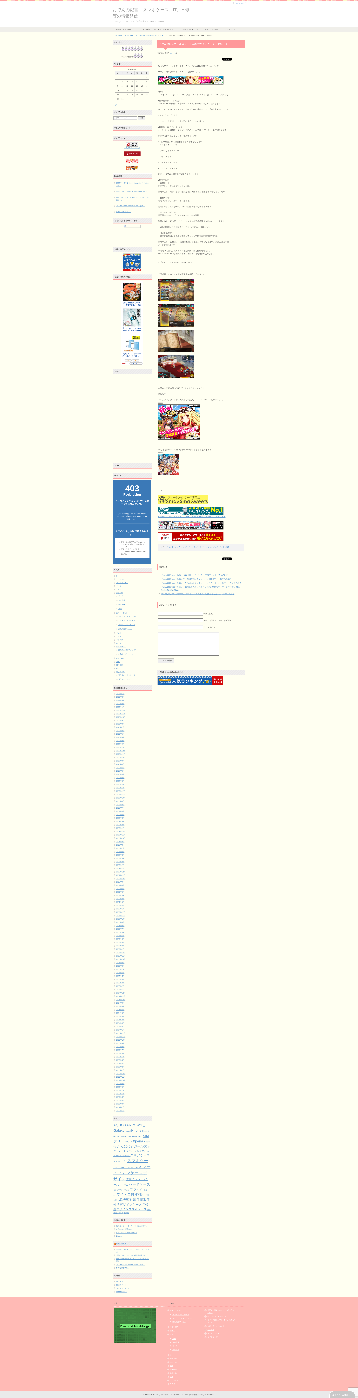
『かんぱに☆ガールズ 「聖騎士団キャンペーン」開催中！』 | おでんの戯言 (194, 575)
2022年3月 (120, 700)
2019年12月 (120, 791)
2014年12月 (120, 993)
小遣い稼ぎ (120, 658)
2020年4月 (120, 778)
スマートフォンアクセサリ (128, 616)
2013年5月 (120, 1057)
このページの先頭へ (342, 1395)
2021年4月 (120, 737)
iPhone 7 (145, 1131)
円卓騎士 (227, 547)
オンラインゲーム (182, 547)
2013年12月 (120, 1033)
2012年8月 (120, 1087)
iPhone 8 (127, 1136)
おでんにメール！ (211, 29)
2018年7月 (120, 848)
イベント (170, 547)
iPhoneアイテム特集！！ (125, 29)
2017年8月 (120, 885)
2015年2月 (120, 986)
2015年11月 (120, 956)
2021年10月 (120, 717)
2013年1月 (120, 1070)
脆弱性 (126, 1213)
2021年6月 (120, 731)
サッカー (121, 596)
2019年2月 (120, 825)
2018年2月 (120, 865)
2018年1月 (120, 869)
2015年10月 (120, 959)
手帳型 (141, 1200)
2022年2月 (120, 704)
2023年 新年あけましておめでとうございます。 (132, 184)
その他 (118, 633)
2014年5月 (120, 1016)
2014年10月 (120, 1000)
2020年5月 (120, 774)
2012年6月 (120, 1094)
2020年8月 (120, 764)
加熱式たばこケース (125, 654)
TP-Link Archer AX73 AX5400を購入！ (130, 206)
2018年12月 (120, 832)
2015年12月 (120, 953)
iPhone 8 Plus (137, 1136)
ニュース (119, 636)
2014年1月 (120, 1030)
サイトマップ (230, 29)
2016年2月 (120, 946)
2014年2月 (120, 1027)
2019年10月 (120, 798)
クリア (135, 1155)
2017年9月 (120, 882)
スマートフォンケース (126, 621)
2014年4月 (120, 1020)
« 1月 (115, 105)
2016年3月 (120, 942)
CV (144, 1126)
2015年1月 (120, 990)
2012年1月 (120, 1111)
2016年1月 (120, 949)
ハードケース (139, 1184)
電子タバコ (120, 672)
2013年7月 (120, 1050)
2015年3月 (120, 983)
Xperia (138, 1141)
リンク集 (211, 1330)
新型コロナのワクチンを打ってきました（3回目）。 (132, 198)
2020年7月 (120, 768)
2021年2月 (120, 744)
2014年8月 (120, 1006)
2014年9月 (120, 1003)
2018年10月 (120, 838)
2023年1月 (120, 694)
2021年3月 (120, 741)
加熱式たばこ (121, 647)
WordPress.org (122, 1292)
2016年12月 (120, 912)
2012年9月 (120, 1084)
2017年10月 (120, 879)
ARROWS (134, 1125)
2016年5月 (120, 936)
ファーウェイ (124, 1190)
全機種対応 (136, 1194)
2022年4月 (120, 697)
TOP (134, 36)
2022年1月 (120, 707)
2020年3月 (120, 781)
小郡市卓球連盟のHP (124, 1229)
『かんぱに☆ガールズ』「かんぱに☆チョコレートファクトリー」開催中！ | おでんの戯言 (201, 583)
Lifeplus (119, 1236)
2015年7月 (120, 969)
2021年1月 (120, 747)
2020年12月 (120, 751)
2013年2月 (120, 1067)
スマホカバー (120, 1161)
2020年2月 (120, 784)
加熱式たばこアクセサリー (128, 650)
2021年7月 (120, 727)
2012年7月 (120, 1090)
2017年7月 (120, 889)
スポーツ (119, 593)
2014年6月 (120, 1013)
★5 (145, 1142)
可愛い (115, 1200)
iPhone (135, 1130)
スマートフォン (122, 613)
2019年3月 (120, 821)
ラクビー (121, 605)
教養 (118, 662)
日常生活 (119, 665)
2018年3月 (120, 862)
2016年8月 (120, 926)
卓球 (120, 609)
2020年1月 (120, 788)
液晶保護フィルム (125, 629)
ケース (145, 1155)
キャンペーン (216, 547)
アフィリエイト (122, 583)
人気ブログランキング (132, 148)
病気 (118, 668)
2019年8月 (120, 805)
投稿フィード (121, 1285)
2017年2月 (120, 906)
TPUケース (128, 1142)
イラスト (138, 1151)
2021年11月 (120, 714)
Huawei (127, 1131)
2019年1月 (120, 828)
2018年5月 (120, 855)
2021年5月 (120, 734)
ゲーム (173, 53)
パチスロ (119, 640)
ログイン (119, 1282)
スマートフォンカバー (128, 1168)
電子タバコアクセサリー (127, 675)
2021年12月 (120, 710)
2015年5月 (120, 976)
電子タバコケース (125, 679)
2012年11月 (120, 1077)
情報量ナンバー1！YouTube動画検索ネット (132, 1226)
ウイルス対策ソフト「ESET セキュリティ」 (158, 29)
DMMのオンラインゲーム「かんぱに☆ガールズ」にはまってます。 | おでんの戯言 (197, 594)
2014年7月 (120, 1010)
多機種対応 (127, 1200)
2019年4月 (120, 818)
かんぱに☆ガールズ (200, 547)
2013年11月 (120, 1037)
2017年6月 (120, 892)
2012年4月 (120, 1101)
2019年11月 (120, 795)
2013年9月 (120, 1043)
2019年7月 (120, 808)
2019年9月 (120, 801)
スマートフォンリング (126, 625)
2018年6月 (120, 852)
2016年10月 (120, 919)
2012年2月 (120, 1107)
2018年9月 (120, 842)
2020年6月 (120, 771)
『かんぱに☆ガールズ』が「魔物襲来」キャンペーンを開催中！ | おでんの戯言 (196, 579)
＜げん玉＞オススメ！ (190, 29)
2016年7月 (120, 929)
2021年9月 (120, 721)
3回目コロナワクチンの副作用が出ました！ (132, 192)
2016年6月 (120, 932)
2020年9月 (120, 761)
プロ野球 (121, 600)
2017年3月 (120, 902)
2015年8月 (120, 966)
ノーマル (123, 1184)
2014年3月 (120, 1023)
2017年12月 (120, 872)
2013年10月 (120, 1040)
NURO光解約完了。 (123, 212)
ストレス (119, 589)
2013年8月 (120, 1047)
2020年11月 (120, 754)
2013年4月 (120, 1060)
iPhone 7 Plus (118, 1136)
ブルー (146, 1190)
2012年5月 (120, 1097)
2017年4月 (120, 899)
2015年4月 (120, 979)
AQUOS (119, 1125)
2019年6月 (120, 811)
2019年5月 (120, 815)
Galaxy (118, 1130)
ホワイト (120, 1194)
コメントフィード (123, 1288)
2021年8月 (120, 724)
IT (117, 576)
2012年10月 (120, 1080)
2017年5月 (120, 895)
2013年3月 (120, 1064)
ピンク (116, 1190)
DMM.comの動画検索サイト (126, 1233)
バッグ (118, 643)
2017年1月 (120, 909)
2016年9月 (120, 922)
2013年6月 (120, 1053)
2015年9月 (120, 963)
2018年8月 (120, 845)
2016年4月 (120, 939)
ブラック (136, 1189)
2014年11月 (120, 996)
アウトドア (120, 579)
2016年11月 (120, 916)
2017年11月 (120, 875)
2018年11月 (120, 835)
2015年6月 (120, 973)
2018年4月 (120, 858)
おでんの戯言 (121, 1244)
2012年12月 (120, 1074)
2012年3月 (120, 1104)
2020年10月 (120, 758)
